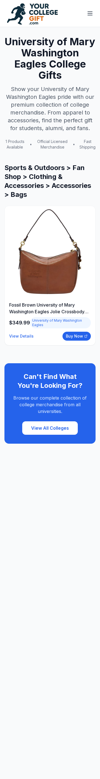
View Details (21, 336)
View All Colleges (50, 428)
